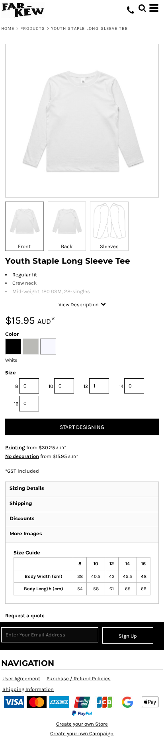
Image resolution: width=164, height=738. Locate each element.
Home (7, 28)
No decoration (22, 456)
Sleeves (109, 246)
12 (86, 386)
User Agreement (21, 678)
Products (32, 28)
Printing (15, 447)
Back (66, 246)
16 (16, 404)
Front (24, 246)
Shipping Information (28, 689)
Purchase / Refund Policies (79, 678)
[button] (142, 8)
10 (51, 386)
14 (121, 386)
